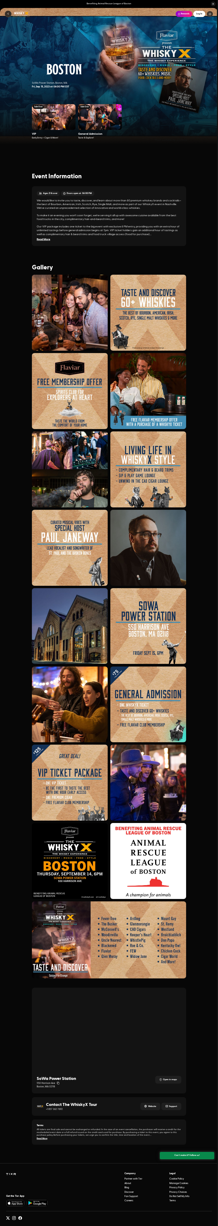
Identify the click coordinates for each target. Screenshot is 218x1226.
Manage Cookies (178, 1183)
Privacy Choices (178, 1192)
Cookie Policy (176, 1179)
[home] (11, 1174)
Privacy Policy (177, 1187)
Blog (126, 1187)
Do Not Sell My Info (179, 1196)
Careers (128, 1200)
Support (173, 1106)
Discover (129, 1192)
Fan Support (131, 1196)
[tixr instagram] (14, 1218)
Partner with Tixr (133, 1179)
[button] (213, 4)
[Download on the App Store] (15, 1203)
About (127, 1183)
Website (152, 1106)
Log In (199, 14)
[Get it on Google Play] (37, 1203)
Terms (172, 1200)
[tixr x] (8, 1218)
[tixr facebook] (20, 1218)
